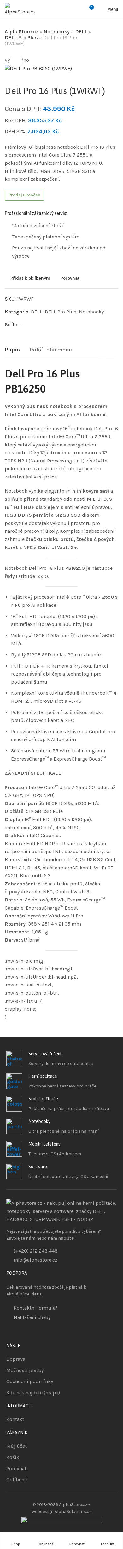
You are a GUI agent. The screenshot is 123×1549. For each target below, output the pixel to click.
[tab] (12, 350)
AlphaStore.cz (21, 32)
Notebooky (57, 32)
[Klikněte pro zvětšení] (16, 61)
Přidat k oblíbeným (30, 278)
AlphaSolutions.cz (73, 1511)
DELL (81, 32)
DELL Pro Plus (21, 37)
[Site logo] (22, 9)
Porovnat (70, 278)
